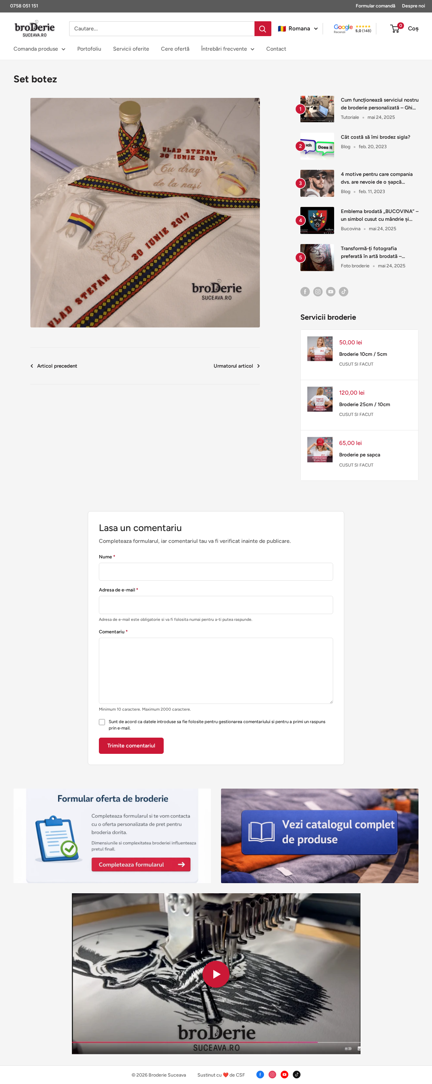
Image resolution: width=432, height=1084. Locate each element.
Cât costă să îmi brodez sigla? (375, 137)
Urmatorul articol (233, 366)
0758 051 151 (24, 6)
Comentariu (113, 632)
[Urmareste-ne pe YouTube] (330, 291)
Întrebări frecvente (224, 49)
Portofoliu (89, 49)
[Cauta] (262, 28)
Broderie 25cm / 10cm (364, 404)
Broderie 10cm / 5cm (363, 354)
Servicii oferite (131, 49)
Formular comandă (375, 6)
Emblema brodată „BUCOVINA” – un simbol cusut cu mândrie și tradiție (379, 215)
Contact (276, 49)
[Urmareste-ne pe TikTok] (343, 291)
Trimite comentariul (131, 745)
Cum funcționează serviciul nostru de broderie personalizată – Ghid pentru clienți (379, 104)
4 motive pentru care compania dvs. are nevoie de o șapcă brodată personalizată (377, 178)
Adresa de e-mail (118, 590)
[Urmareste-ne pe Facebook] (305, 291)
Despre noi (413, 6)
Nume (107, 557)
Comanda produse (36, 49)
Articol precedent (57, 366)
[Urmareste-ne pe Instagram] (318, 291)
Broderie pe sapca (359, 455)
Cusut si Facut (356, 364)
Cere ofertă (175, 49)
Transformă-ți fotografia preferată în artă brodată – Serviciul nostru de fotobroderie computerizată (377, 253)
